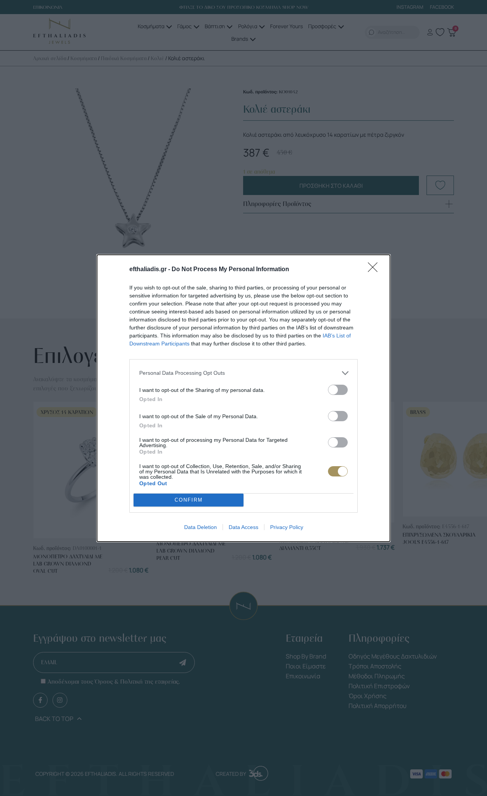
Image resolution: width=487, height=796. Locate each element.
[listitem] (243, 373)
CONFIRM (189, 500)
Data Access (243, 527)
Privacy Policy (286, 527)
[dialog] (243, 398)
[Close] (375, 269)
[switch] (338, 390)
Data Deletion (200, 527)
